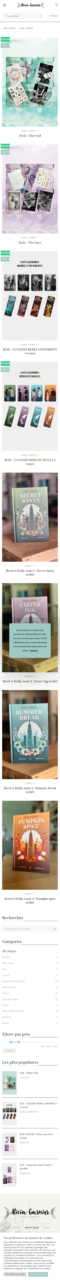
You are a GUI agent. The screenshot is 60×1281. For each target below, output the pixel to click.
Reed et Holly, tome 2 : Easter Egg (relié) (30, 681)
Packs (5, 1005)
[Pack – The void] (30, 82)
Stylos (5, 1023)
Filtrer (9, 1050)
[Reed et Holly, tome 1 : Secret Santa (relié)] (30, 517)
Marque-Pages (10, 999)
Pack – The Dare (30, 242)
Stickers (6, 1017)
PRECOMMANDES (13, 1011)
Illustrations (9, 987)
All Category (9, 951)
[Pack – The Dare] (30, 189)
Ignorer (34, 650)
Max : (27, 28)
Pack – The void (30, 135)
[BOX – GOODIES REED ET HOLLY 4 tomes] (30, 401)
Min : (9, 28)
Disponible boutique (13, 981)
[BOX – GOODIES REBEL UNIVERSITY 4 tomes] (30, 290)
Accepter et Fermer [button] (38, 1274)
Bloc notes (8, 963)
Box (4, 969)
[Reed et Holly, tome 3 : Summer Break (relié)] (30, 734)
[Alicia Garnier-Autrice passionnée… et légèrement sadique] (30, 5)
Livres (5, 993)
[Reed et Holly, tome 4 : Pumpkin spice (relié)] (30, 845)
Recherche (55, 928)
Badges (6, 957)
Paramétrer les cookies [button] (15, 1274)
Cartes (5, 975)
